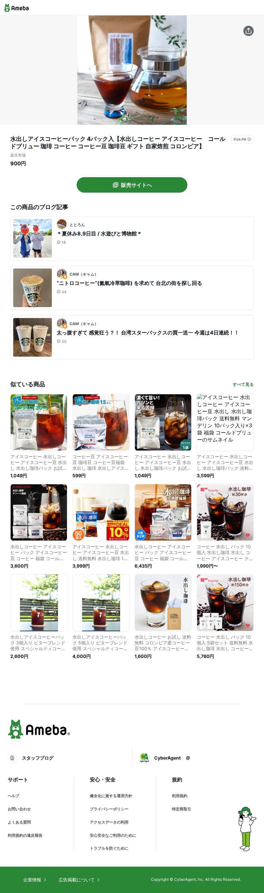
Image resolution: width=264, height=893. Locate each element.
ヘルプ (13, 795)
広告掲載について (77, 879)
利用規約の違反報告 (25, 835)
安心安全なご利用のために (113, 835)
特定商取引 (181, 808)
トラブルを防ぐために (109, 848)
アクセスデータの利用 (109, 822)
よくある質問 (19, 822)
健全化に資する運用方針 (111, 795)
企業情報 (32, 879)
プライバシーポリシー (109, 808)
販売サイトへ (136, 185)
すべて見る (243, 384)
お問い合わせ (19, 808)
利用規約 (179, 795)
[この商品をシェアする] (248, 31)
